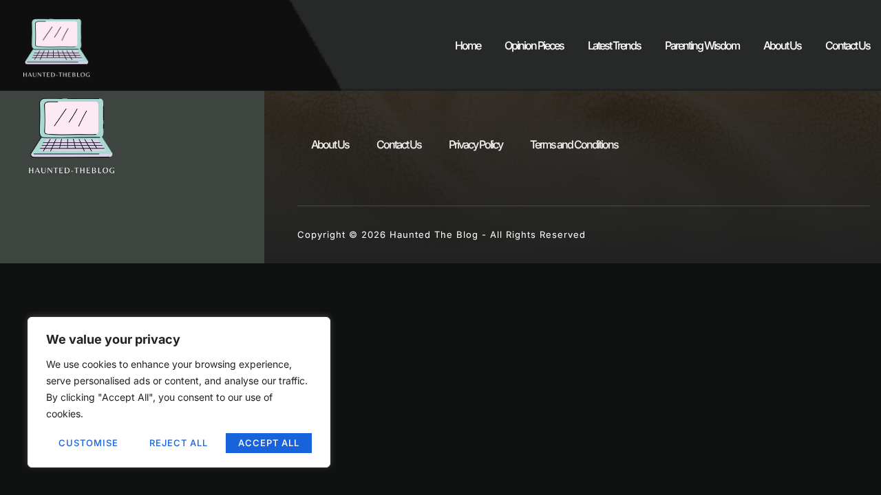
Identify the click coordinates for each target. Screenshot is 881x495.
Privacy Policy (475, 144)
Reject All (178, 442)
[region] (179, 392)
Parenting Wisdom (702, 45)
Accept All (268, 442)
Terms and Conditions (574, 144)
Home (467, 45)
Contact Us (847, 45)
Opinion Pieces (534, 45)
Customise (88, 442)
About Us (782, 45)
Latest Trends (614, 45)
